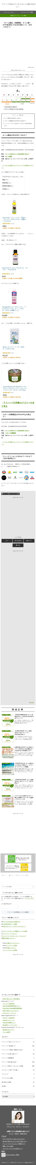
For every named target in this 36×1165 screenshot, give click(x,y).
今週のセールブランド (13, 943)
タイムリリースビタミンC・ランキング (14, 936)
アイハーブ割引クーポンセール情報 (11, 493)
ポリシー (18, 1126)
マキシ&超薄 (6, 1032)
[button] (32, 887)
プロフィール (11, 1126)
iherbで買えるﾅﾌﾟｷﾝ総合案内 (11, 999)
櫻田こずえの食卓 (8, 1146)
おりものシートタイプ (9, 1013)
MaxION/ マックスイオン (10, 1025)
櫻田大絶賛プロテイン (8, 938)
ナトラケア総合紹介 (9, 1003)
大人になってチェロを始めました (13, 1148)
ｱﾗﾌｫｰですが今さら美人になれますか (14, 1139)
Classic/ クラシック (8, 1020)
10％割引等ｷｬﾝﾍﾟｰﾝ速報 (10, 924)
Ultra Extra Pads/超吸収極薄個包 (12, 1008)
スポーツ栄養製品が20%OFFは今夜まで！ (15, 121)
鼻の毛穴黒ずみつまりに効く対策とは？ (15, 1141)
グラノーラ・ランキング (9, 933)
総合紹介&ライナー (8, 1029)
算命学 (17, 1133)
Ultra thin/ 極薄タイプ (9, 1022)
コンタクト (26, 1126)
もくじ (16, 115)
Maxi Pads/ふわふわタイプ (11, 1010)
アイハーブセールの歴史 (10, 950)
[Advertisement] (18, 47)
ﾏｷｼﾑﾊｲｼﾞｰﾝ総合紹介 (9, 1018)
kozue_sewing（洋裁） (13, 1155)
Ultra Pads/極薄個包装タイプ (11, 1006)
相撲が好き (23, 1133)
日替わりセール (11, 948)
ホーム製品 (8, 156)
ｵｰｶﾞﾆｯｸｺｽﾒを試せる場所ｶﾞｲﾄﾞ (12, 921)
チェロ (11, 1133)
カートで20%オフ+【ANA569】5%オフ (17, 154)
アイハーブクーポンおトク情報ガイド (14, 1144)
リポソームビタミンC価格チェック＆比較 (14, 931)
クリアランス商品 (11, 945)
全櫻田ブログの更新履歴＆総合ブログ (18, 1131)
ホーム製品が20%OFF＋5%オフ (12, 118)
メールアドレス (6, 904)
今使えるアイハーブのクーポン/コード (14, 926)
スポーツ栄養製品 (10, 433)
